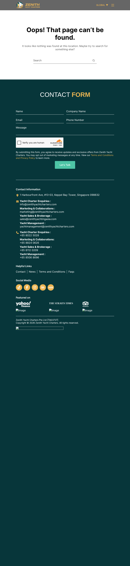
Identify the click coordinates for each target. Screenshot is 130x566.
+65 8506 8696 (29, 257)
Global (102, 5)
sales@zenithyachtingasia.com (38, 219)
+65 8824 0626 (29, 242)
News (32, 271)
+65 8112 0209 (29, 250)
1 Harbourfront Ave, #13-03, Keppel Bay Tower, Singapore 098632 (60, 194)
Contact (21, 271)
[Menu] (112, 5)
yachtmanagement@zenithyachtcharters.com (47, 226)
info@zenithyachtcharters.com (38, 204)
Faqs (71, 271)
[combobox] (62, 60)
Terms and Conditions (52, 271)
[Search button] (94, 60)
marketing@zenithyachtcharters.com (42, 211)
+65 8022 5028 (29, 235)
